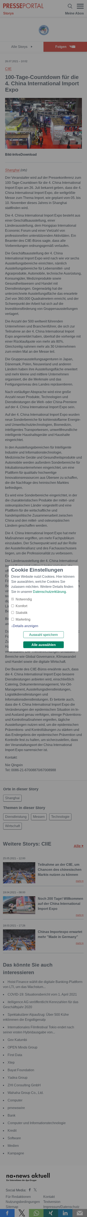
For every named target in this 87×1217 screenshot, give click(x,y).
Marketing (23, 619)
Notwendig (24, 599)
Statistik (21, 612)
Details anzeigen (25, 626)
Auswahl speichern (43, 635)
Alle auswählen (43, 645)
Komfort (21, 606)
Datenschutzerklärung (49, 591)
